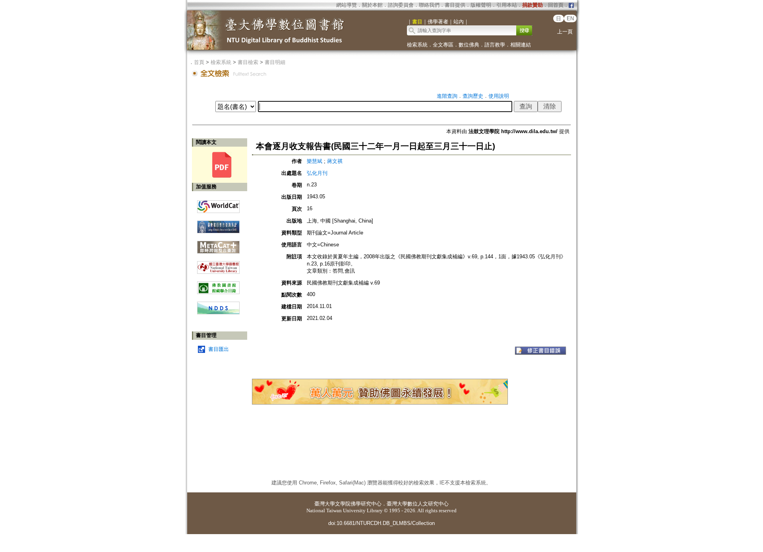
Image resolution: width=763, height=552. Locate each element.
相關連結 (520, 45)
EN (570, 18)
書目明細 (275, 62)
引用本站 (506, 5)
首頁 (199, 62)
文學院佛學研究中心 (358, 504)
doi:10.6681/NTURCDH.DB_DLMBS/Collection (381, 523)
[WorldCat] (218, 204)
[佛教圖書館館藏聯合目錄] (218, 284)
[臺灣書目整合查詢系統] (218, 224)
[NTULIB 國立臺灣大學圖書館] (218, 264)
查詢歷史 (473, 96)
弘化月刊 (317, 173)
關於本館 (372, 5)
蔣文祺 (335, 161)
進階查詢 (447, 96)
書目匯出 (218, 349)
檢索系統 (417, 45)
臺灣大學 (324, 504)
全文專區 (443, 45)
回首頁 (556, 5)
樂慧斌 (314, 161)
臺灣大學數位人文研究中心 (418, 504)
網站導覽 (346, 5)
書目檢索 (248, 62)
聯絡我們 (429, 5)
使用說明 (498, 96)
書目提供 (455, 5)
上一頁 (565, 32)
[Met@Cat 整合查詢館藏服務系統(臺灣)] (218, 244)
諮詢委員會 (401, 5)
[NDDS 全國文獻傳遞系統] (218, 313)
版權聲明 (481, 5)
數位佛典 (469, 45)
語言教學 (494, 45)
